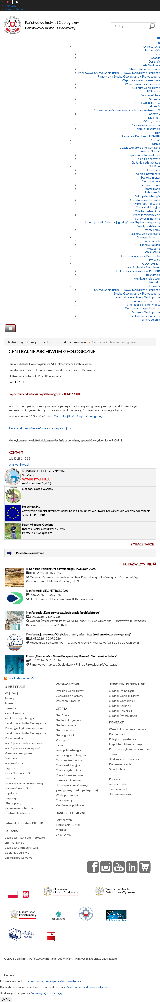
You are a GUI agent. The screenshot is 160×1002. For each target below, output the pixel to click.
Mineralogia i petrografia (144, 200)
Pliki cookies (117, 734)
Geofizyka (153, 170)
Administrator (118, 784)
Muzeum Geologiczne (146, 87)
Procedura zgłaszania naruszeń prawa (129, 751)
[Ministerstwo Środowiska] (60, 890)
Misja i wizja (152, 50)
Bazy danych (152, 241)
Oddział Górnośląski (122, 701)
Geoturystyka (151, 181)
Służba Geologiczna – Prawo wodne (137, 293)
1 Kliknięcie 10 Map (147, 244)
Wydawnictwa (150, 95)
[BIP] (51, 933)
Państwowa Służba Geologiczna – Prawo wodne (129, 76)
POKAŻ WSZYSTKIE (137, 564)
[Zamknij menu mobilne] (159, 42)
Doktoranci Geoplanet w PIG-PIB (138, 271)
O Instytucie (151, 46)
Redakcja (115, 779)
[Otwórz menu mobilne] (159, 38)
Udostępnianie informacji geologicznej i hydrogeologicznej (122, 222)
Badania (155, 143)
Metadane (153, 248)
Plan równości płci (120, 764)
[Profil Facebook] (93, 867)
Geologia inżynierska (146, 173)
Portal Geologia (150, 319)
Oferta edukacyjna (148, 207)
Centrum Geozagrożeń (145, 301)
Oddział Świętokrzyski (123, 715)
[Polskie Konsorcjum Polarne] (21, 933)
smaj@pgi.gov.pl (19, 464)
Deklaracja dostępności (124, 759)
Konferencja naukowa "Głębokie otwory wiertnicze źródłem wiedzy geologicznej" (78, 634)
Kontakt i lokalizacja (147, 129)
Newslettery (117, 769)
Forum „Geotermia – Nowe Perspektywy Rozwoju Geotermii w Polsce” (71, 656)
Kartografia (152, 188)
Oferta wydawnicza (147, 211)
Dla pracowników (120, 794)
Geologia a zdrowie (147, 158)
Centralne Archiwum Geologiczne (138, 297)
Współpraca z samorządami (142, 84)
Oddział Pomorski (120, 710)
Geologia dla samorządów (143, 304)
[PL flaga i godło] (18, 890)
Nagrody (154, 99)
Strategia (154, 54)
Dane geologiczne (148, 237)
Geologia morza (150, 177)
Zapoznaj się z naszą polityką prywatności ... (55, 981)
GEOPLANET (151, 263)
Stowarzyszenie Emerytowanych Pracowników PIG (127, 110)
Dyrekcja (154, 61)
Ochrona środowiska (146, 203)
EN (16, 2)
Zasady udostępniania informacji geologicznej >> (40, 428)
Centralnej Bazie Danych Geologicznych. (80, 416)
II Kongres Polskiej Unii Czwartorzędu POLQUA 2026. (61, 569)
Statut (155, 57)
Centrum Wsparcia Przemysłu (140, 256)
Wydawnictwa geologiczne (142, 308)
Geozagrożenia (150, 185)
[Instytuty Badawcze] (86, 913)
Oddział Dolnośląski (121, 691)
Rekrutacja (153, 274)
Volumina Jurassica (68, 701)
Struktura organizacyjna (144, 69)
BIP (157, 132)
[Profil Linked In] (132, 867)
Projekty (154, 259)
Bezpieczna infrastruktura (143, 155)
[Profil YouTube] (119, 867)
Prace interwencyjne (146, 215)
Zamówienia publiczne (145, 125)
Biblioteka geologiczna (145, 316)
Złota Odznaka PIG (147, 102)
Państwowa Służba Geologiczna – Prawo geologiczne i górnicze (119, 72)
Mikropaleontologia (147, 196)
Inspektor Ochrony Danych (126, 744)
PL (8, 2)
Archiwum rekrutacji (147, 278)
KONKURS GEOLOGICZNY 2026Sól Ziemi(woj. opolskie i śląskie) (44, 477)
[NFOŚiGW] (58, 913)
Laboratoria (152, 192)
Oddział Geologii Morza (124, 696)
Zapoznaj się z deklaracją (46, 993)
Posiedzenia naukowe (30, 553)
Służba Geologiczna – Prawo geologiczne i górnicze (127, 289)
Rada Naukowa (150, 65)
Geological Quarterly (69, 696)
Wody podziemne (149, 226)
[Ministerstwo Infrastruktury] (23, 913)
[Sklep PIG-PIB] (145, 867)
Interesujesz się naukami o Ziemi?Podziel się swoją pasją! (43, 529)
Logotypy (154, 114)
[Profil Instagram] (106, 867)
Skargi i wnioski (119, 789)
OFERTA (154, 166)
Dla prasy (154, 117)
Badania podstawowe (146, 162)
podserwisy (152, 286)
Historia (155, 106)
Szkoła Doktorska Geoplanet (141, 267)
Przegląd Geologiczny (70, 691)
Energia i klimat (150, 151)
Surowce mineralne (147, 218)
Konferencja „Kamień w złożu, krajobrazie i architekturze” (63, 612)
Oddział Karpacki (120, 705)
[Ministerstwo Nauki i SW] (115, 890)
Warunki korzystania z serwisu (128, 729)
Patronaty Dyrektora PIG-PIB (140, 136)
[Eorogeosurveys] (116, 913)
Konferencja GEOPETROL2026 (47, 590)
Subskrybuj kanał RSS (22, 678)
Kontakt (154, 282)
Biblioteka (153, 91)
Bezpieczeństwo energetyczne (140, 147)
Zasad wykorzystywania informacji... (89, 987)
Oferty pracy (151, 121)
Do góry (9, 975)
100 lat (155, 140)
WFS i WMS (152, 252)
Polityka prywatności (122, 739)
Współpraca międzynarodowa (141, 80)
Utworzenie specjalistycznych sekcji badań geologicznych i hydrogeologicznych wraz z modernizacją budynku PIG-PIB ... (86, 511)
